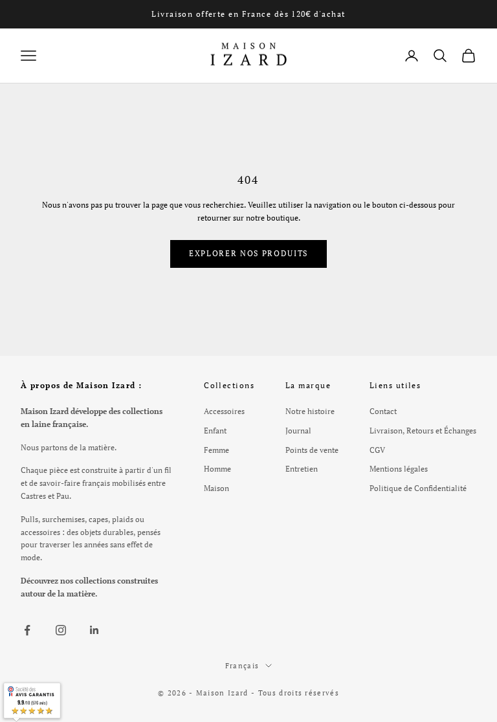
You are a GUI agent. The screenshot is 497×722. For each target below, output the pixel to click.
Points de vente (311, 450)
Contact (383, 411)
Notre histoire (310, 411)
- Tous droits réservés (295, 692)
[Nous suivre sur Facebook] (27, 630)
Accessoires (224, 411)
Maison (216, 488)
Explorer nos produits (248, 253)
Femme (216, 450)
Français (242, 665)
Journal (298, 430)
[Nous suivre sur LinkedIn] (94, 630)
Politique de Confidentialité (418, 488)
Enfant (215, 430)
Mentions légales (399, 469)
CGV (377, 450)
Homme (217, 469)
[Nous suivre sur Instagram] (60, 630)
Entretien (301, 469)
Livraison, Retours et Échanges (423, 430)
